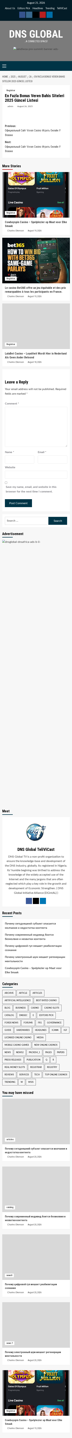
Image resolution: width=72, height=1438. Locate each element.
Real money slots (15, 1067)
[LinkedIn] (43, 901)
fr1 (40, 1023)
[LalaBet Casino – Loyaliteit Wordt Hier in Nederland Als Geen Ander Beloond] (36, 326)
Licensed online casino (18, 1038)
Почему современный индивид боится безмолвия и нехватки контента (29, 937)
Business (21, 1008)
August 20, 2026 (34, 1157)
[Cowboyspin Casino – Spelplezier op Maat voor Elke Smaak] (36, 195)
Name (9, 452)
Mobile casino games (17, 1045)
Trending (50, 8)
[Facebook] (29, 901)
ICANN (55, 1030)
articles (37, 993)
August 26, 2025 (25, 106)
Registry (52, 1067)
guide (8, 1030)
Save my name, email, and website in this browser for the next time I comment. (31, 489)
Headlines (38, 8)
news (8, 1052)
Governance (54, 1023)
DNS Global (36, 34)
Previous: (33, 130)
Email (42, 452)
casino (35, 1008)
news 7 (9, 1343)
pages (48, 1052)
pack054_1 (34, 1052)
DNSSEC (23, 1015)
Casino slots (51, 1008)
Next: (33, 146)
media (40, 1038)
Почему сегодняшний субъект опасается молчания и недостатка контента (30, 925)
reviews (9, 1075)
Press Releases (13, 1060)
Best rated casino (46, 1000)
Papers (60, 1052)
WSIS (31, 1082)
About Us (10, 8)
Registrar (10, 90)
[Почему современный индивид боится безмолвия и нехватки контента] (36, 1189)
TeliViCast (62, 8)
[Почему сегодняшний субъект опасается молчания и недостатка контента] (36, 1121)
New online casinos (45, 1045)
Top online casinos (56, 1075)
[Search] (68, 66)
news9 (9, 1275)
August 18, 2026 (34, 362)
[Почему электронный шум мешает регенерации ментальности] (36, 1325)
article (23, 993)
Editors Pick (23, 8)
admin (10, 106)
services (24, 1075)
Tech (37, 1075)
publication (33, 1060)
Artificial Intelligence (18, 1000)
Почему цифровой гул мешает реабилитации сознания (33, 948)
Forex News (11, 1023)
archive (9, 993)
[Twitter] (36, 901)
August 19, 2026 (34, 230)
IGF (65, 1030)
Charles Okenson (15, 230)
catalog (9, 1015)
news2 (20, 1052)
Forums (28, 1023)
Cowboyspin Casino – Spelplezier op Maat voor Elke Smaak (33, 970)
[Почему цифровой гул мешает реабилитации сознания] (36, 1257)
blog (7, 1008)
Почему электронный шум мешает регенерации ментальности (35, 959)
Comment (12, 403)
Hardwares (23, 1030)
